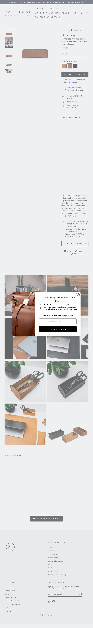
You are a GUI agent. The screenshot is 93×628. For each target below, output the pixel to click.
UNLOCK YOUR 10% (58, 329)
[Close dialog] (78, 295)
